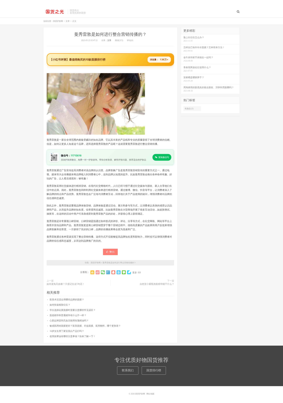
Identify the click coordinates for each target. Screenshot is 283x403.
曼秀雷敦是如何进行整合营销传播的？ (110, 34)
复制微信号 (163, 157)
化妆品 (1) (189, 108)
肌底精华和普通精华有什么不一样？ (68, 315)
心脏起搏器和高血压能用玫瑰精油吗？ (69, 320)
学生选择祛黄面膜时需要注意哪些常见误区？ (72, 310)
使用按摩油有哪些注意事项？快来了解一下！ (72, 336)
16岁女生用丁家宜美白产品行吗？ (67, 331)
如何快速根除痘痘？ (60, 305)
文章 (109, 40)
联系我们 (128, 370)
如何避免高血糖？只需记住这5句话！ (66, 284)
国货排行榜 (153, 370)
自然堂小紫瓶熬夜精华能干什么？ (157, 284)
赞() (111, 252)
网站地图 (150, 394)
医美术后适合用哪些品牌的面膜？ (67, 299)
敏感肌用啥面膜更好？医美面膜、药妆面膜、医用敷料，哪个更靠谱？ (85, 326)
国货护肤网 (54, 11)
